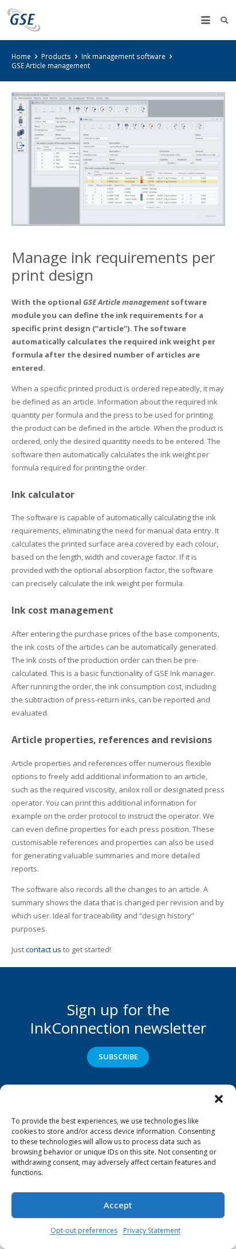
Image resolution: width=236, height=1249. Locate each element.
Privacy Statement (151, 1230)
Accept (118, 1205)
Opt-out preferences (83, 1230)
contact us (43, 949)
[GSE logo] (24, 20)
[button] (219, 1099)
